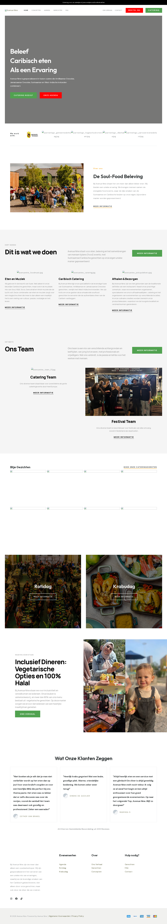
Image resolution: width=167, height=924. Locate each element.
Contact (128, 871)
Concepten (96, 871)
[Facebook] (16, 899)
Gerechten (96, 868)
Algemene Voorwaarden (59, 916)
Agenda (62, 864)
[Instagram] (11, 899)
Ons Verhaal (96, 864)
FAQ (126, 868)
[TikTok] (21, 899)
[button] (134, 10)
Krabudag (63, 871)
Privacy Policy (78, 916)
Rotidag (62, 868)
